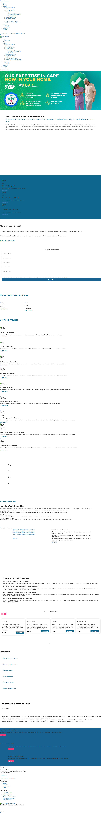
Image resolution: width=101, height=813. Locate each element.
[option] (50, 90)
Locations (5, 24)
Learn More (5, 190)
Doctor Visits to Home (10, 7)
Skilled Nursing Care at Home (14, 13)
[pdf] (0, 35)
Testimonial (5, 28)
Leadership (5, 784)
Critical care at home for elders (16, 703)
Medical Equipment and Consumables (13, 22)
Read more (2, 735)
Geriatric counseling (9, 9)
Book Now (15, 538)
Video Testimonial (6, 786)
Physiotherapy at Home (10, 17)
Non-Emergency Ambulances (11, 21)
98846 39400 (4, 33)
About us (5, 5)
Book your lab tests (4, 70)
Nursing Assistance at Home (14, 14)
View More (54, 542)
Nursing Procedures (12, 16)
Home (4, 3)
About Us (5, 41)
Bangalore (7, 27)
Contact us (5, 29)
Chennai (7, 25)
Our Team (7, 40)
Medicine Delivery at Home (11, 20)
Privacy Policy (64, 277)
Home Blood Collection (10, 18)
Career (7, 31)
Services (4, 6)
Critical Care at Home (10, 10)
